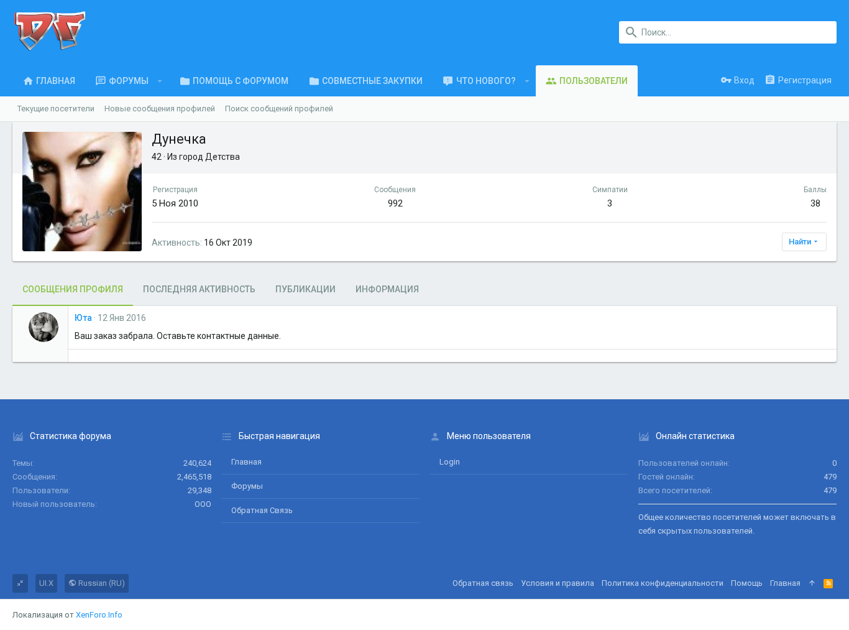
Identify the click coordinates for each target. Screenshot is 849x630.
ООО (203, 504)
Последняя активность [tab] (199, 289)
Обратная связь (262, 510)
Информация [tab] (387, 289)
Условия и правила (557, 583)
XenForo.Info (99, 614)
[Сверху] (812, 583)
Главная (246, 461)
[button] (160, 80)
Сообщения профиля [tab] (72, 289)
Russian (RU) (100, 583)
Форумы (247, 486)
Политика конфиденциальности (662, 583)
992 (395, 203)
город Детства (209, 157)
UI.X (46, 583)
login (449, 461)
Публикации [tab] (305, 289)
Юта (83, 318)
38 (815, 203)
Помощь (747, 583)
